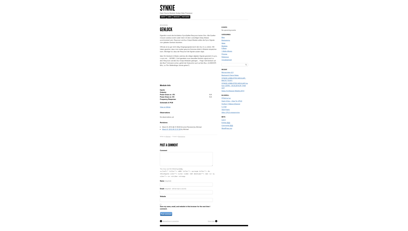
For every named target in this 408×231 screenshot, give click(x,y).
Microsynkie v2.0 (227, 72)
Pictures (224, 54)
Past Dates (185, 17)
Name (165, 181)
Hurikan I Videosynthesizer (231, 104)
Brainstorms (181, 136)
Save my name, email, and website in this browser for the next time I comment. (185, 207)
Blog (223, 37)
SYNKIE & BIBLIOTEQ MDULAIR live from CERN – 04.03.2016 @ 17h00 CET (235, 85)
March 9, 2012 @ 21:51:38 (171, 129)
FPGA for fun (226, 98)
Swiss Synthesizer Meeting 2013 (233, 91)
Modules (177, 17)
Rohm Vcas (211, 221)
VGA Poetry (226, 109)
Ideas (223, 43)
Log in (224, 120)
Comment (163, 150)
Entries (226, 122)
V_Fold (224, 107)
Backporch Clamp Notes (230, 75)
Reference (225, 57)
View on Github (165, 107)
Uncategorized (227, 60)
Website (163, 196)
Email (173, 188)
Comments (227, 125)
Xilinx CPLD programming (231, 112)
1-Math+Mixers (227, 51)
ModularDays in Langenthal (171, 221)
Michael (168, 136)
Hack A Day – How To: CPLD (232, 101)
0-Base (224, 48)
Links (169, 17)
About (163, 17)
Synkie (167, 8)
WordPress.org (227, 128)
